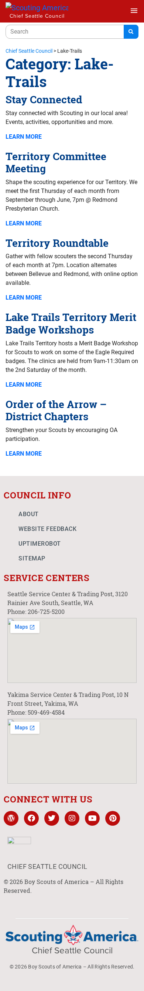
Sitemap (31, 558)
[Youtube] (92, 818)
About (28, 514)
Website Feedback (47, 528)
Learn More (24, 136)
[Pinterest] (112, 818)
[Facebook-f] (31, 818)
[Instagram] (72, 818)
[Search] (131, 32)
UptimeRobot (39, 543)
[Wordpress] (11, 818)
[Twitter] (51, 818)
